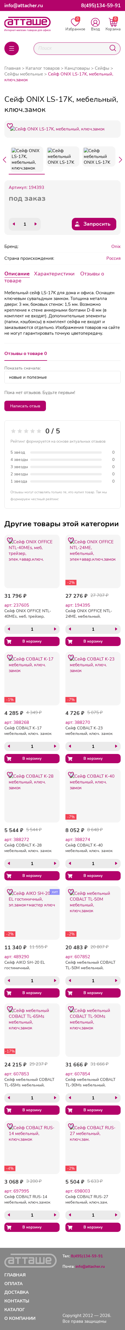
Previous (4, 160)
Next (121, 160)
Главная (12, 68)
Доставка (16, 1292)
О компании (19, 1318)
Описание (17, 273)
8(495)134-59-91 (101, 5)
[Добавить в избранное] (9, 125)
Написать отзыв (25, 406)
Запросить (96, 223)
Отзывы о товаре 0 (25, 353)
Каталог (14, 1310)
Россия (113, 258)
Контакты (16, 1301)
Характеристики (54, 273)
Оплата (13, 1284)
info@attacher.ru (23, 5)
